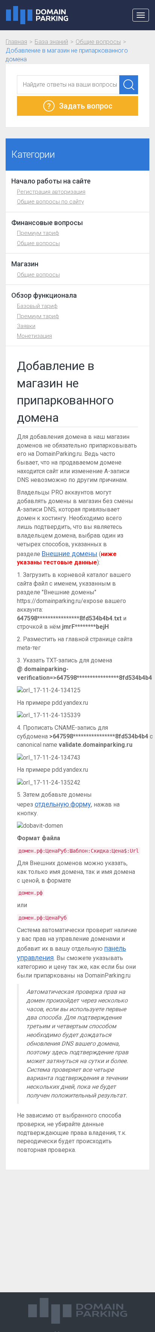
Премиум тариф (38, 233)
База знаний (51, 41)
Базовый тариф (37, 306)
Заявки (26, 326)
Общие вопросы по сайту (50, 201)
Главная (16, 41)
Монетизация (34, 336)
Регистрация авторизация (51, 191)
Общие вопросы (98, 41)
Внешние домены (69, 554)
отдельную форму (63, 804)
